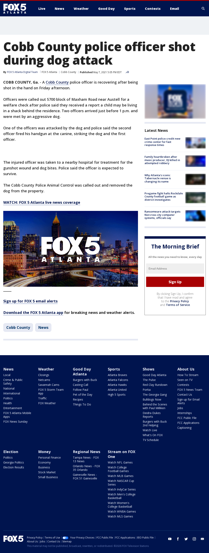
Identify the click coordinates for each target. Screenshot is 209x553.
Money (44, 451)
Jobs (180, 408)
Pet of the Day (82, 394)
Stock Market (47, 472)
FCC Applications (188, 423)
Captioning (184, 428)
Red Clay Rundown (155, 385)
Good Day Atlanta (82, 371)
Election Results (13, 467)
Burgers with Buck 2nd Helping (155, 423)
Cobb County (68, 72)
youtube (170, 539)
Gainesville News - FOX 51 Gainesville (85, 476)
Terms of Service (178, 305)
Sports (114, 369)
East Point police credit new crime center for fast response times (162, 142)
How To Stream (187, 375)
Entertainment (12, 408)
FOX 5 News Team (189, 390)
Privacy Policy (179, 301)
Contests (183, 385)
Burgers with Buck (85, 380)
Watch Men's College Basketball (122, 496)
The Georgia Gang (155, 394)
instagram (194, 539)
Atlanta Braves (117, 375)
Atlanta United (117, 390)
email (202, 539)
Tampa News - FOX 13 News (86, 459)
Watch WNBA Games (122, 511)
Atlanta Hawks (117, 385)
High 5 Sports (117, 394)
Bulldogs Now (152, 399)
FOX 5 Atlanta (49, 72)
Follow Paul (80, 390)
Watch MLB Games (120, 476)
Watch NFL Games (120, 462)
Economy (44, 462)
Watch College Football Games (118, 469)
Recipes (78, 399)
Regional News (86, 451)
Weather (46, 369)
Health (7, 403)
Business (44, 467)
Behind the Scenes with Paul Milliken (155, 406)
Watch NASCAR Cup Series (121, 482)
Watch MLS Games (120, 516)
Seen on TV (184, 380)
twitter (186, 539)
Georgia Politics (13, 462)
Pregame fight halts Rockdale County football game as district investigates (164, 196)
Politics (8, 398)
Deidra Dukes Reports (152, 415)
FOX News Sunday (15, 421)
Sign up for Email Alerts (188, 401)
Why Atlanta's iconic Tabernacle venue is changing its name (158, 178)
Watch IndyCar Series (122, 489)
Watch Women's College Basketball (120, 504)
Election (10, 451)
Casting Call (80, 385)
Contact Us (184, 394)
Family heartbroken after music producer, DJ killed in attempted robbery (162, 160)
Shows (148, 369)
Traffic (42, 398)
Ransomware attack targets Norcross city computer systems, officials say (162, 215)
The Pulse (149, 380)
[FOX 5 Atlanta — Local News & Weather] (16, 8)
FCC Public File (187, 418)
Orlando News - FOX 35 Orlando (86, 468)
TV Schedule (151, 440)
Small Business (48, 477)
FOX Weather (47, 403)
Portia (147, 390)
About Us (185, 369)
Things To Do (82, 404)
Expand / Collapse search (203, 8)
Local (6, 375)
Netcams (44, 380)
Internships (184, 413)
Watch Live (150, 430)
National (8, 388)
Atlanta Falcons (118, 380)
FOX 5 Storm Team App (51, 391)
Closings (43, 375)
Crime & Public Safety (13, 381)
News (43, 327)
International (11, 393)
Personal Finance (49, 457)
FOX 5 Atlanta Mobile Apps (17, 415)
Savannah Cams (48, 385)
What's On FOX (153, 435)
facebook (178, 539)
